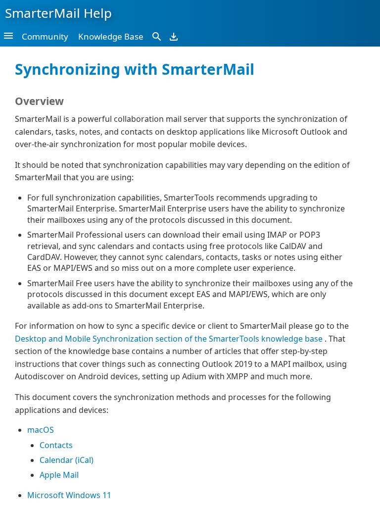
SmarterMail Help (58, 13)
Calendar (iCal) (67, 460)
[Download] (173, 36)
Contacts (56, 445)
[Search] (156, 36)
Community (45, 36)
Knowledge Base (110, 36)
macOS (40, 429)
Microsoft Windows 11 (69, 495)
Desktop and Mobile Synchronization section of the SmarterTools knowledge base (170, 338)
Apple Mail (59, 474)
